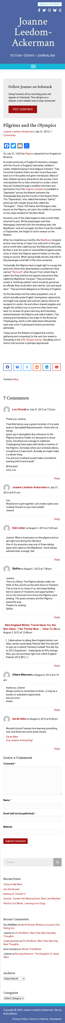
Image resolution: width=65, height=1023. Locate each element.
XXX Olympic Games (31, 339)
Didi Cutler (18, 528)
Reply (57, 478)
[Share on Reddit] (37, 367)
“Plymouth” (17, 272)
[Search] (57, 862)
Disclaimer (56, 1018)
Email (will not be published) (19, 813)
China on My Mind (13, 884)
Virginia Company (34, 189)
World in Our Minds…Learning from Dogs (24, 903)
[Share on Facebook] (7, 367)
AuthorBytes (10, 1013)
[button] (50, 4)
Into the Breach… (12, 889)
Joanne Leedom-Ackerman (18, 131)
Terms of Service (39, 1018)
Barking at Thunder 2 (15, 894)
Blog (16, 379)
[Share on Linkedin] (47, 367)
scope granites (11, 941)
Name (7, 800)
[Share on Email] (56, 367)
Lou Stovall (19, 409)
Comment (9, 763)
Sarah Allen (19, 718)
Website (7, 827)
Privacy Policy (20, 1018)
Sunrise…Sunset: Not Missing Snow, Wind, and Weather (32, 898)
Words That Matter (32, 949)
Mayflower (46, 240)
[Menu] (33, 66)
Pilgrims (29, 153)
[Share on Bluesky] (17, 367)
